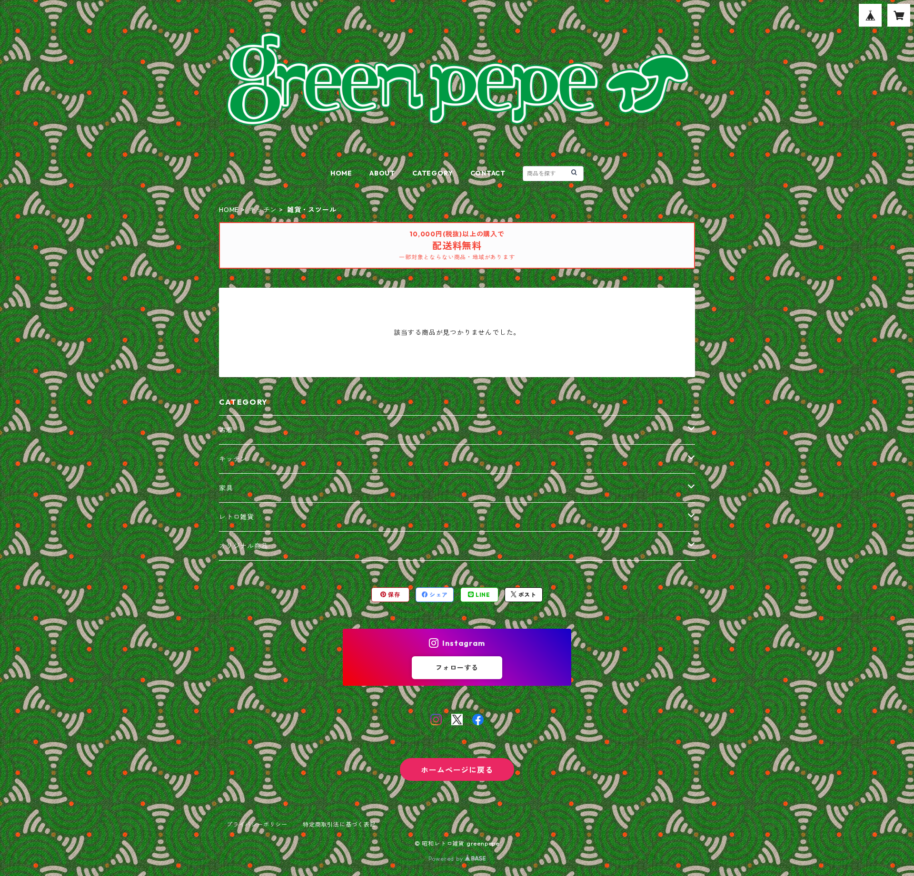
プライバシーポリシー (257, 824)
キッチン (263, 209)
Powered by (446, 858)
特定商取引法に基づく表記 (339, 824)
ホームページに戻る (457, 770)
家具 (226, 488)
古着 (226, 430)
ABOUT (382, 173)
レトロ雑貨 (236, 517)
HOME (341, 173)
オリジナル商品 (243, 546)
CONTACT (488, 173)
